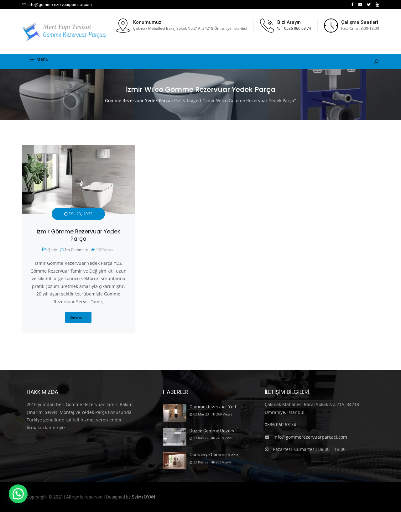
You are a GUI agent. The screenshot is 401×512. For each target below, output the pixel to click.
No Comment (76, 249)
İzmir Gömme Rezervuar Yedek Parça (78, 235)
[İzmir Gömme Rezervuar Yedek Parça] (78, 149)
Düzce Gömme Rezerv (212, 430)
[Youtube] (377, 4)
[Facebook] (352, 4)
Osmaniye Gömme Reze (214, 454)
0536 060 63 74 (297, 28)
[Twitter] (369, 4)
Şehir (52, 249)
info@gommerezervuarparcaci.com (60, 4)
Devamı (76, 317)
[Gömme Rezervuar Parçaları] (64, 31)
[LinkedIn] (360, 4)
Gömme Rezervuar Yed (213, 406)
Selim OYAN (143, 496)
